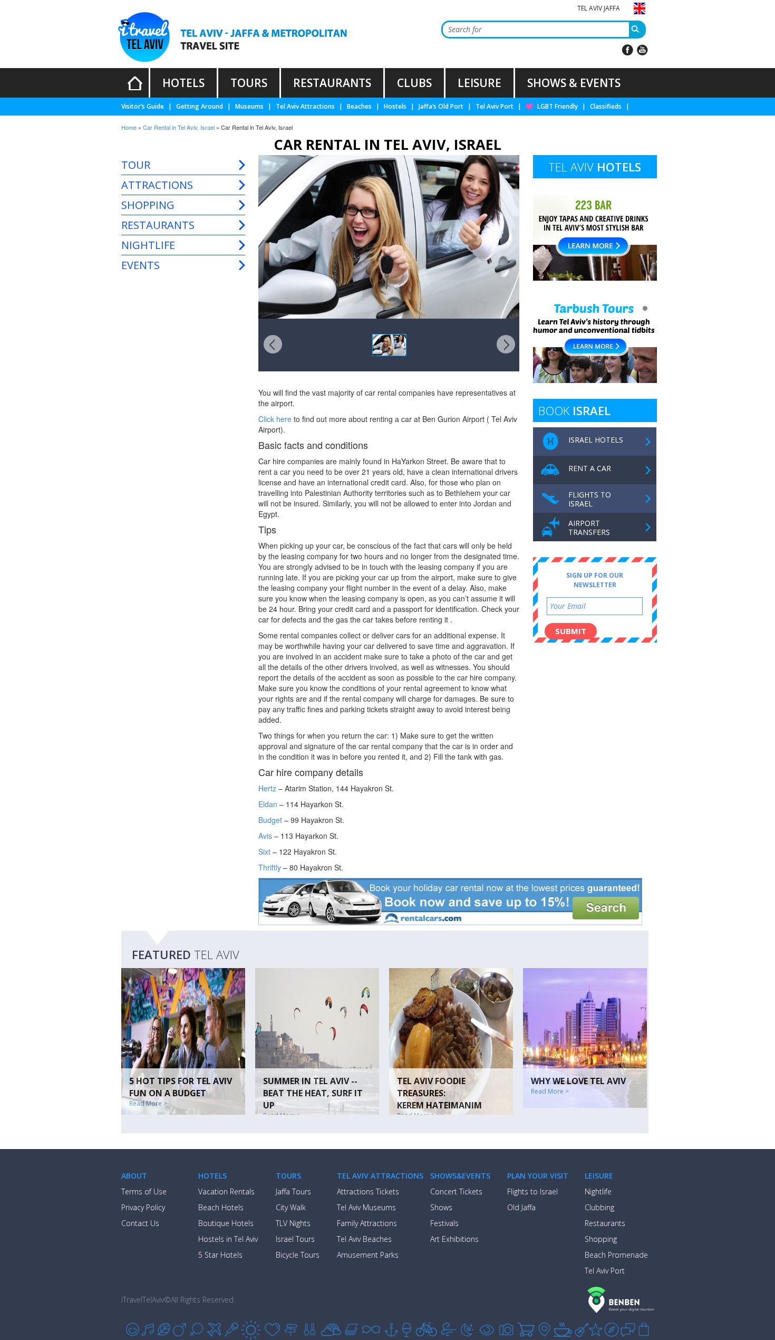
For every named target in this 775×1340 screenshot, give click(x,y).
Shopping (148, 205)
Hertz (267, 788)
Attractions (157, 185)
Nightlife (148, 245)
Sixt (265, 851)
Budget (271, 820)
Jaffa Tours (293, 1191)
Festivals (444, 1223)
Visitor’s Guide (142, 106)
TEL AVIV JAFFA (598, 8)
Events (140, 265)
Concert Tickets (456, 1191)
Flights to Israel (532, 1191)
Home (129, 127)
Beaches (359, 106)
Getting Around (199, 106)
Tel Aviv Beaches (364, 1239)
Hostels (395, 106)
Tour (135, 165)
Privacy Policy (143, 1207)
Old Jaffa (521, 1207)
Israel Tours (295, 1239)
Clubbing (599, 1207)
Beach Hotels (221, 1207)
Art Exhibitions (454, 1239)
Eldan (267, 804)
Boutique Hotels (226, 1223)
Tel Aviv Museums (366, 1207)
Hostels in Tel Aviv (228, 1239)
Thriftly (269, 867)
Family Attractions (367, 1223)
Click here (275, 419)
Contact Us (140, 1223)
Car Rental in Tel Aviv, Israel (179, 127)
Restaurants (158, 225)
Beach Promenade (616, 1255)
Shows (441, 1207)
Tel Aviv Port (495, 106)
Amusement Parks (368, 1255)
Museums (249, 106)
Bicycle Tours (297, 1255)
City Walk (291, 1207)
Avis (265, 835)
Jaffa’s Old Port (441, 106)
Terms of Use (144, 1191)
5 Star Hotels (220, 1255)
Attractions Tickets (368, 1191)
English (640, 8)
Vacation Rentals (226, 1191)
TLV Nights (293, 1223)
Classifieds (606, 106)
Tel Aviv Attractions (305, 106)
